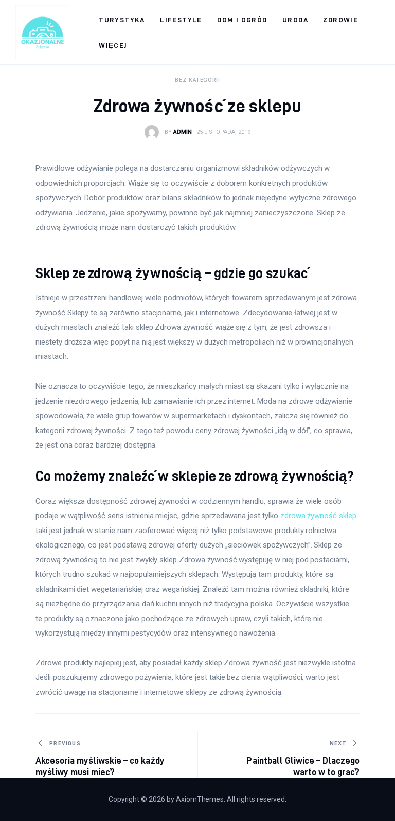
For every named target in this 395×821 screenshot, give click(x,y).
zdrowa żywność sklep (318, 515)
